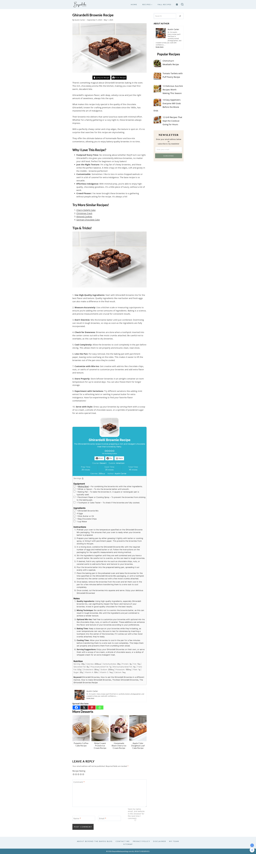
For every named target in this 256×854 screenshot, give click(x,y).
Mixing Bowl (83, 486)
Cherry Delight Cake (86, 210)
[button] (106, 451)
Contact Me (123, 841)
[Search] (180, 16)
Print (100, 458)
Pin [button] (110, 458)
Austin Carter (80, 20)
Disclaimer (159, 841)
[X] (84, 708)
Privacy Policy (141, 841)
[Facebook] (76, 708)
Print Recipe (120, 77)
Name (77, 818)
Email (102, 818)
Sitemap (128, 844)
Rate (120, 458)
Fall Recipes (164, 4)
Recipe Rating (78, 771)
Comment (79, 782)
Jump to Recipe (102, 77)
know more (90, 698)
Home (134, 4)
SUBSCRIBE (168, 156)
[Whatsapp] (99, 708)
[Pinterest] (177, 5)
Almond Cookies (84, 216)
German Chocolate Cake (88, 219)
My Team (174, 841)
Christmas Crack (84, 213)
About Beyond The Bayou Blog (94, 841)
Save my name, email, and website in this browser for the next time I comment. (136, 814)
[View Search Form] (182, 4)
